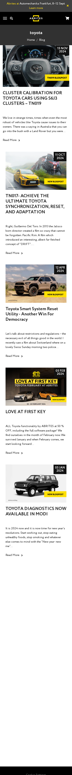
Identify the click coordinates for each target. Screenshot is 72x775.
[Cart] (67, 18)
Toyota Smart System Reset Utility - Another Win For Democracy (32, 314)
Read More (10, 140)
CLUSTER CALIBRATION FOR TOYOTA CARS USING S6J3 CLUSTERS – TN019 (32, 98)
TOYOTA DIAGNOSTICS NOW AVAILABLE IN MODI (36, 511)
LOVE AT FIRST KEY (26, 412)
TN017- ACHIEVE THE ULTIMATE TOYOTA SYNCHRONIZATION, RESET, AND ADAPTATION (35, 204)
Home (31, 40)
